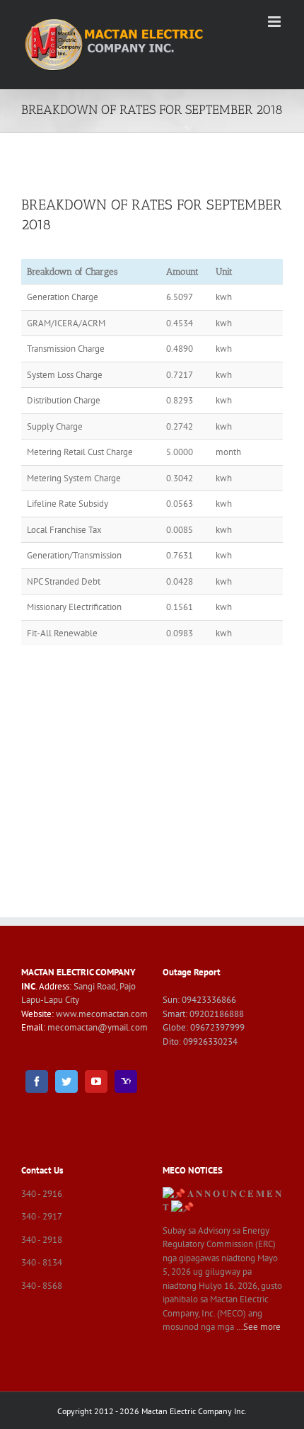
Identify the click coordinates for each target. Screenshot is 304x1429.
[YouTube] (96, 1081)
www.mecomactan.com (102, 1014)
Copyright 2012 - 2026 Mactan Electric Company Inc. (152, 1411)
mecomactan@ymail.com (97, 1027)
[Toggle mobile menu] (275, 21)
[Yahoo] (126, 1081)
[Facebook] (36, 1081)
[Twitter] (66, 1081)
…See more (258, 1327)
